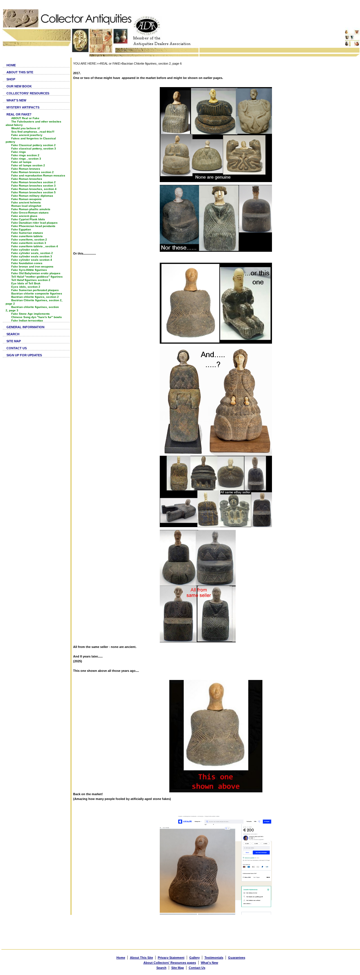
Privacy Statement (171, 957)
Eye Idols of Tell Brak (25, 283)
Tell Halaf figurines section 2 (30, 280)
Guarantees (236, 957)
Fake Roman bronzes (25, 168)
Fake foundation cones (26, 263)
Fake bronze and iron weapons (32, 266)
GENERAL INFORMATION (25, 327)
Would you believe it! (25, 128)
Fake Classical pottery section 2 (33, 145)
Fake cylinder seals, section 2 (32, 253)
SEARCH (12, 334)
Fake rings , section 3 (26, 158)
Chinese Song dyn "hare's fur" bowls (36, 317)
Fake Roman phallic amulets (30, 209)
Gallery (194, 957)
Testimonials (213, 957)
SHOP (10, 79)
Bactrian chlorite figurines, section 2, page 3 (32, 308)
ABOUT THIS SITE (19, 72)
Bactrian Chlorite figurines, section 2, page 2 (34, 302)
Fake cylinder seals (25, 249)
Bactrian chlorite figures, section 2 (35, 296)
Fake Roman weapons (26, 199)
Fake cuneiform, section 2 (29, 239)
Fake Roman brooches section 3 (33, 185)
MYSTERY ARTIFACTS (22, 107)
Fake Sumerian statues (27, 232)
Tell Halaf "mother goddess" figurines (37, 276)
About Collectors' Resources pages (169, 962)
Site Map (177, 967)
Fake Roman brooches (26, 178)
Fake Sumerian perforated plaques (35, 290)
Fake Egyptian (21, 229)
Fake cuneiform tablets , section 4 (34, 246)
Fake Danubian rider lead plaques (34, 222)
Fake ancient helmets (26, 202)
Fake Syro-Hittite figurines (29, 269)
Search (161, 967)
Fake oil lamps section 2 (28, 165)
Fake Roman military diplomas (32, 195)
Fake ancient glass (24, 215)
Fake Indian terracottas (27, 320)
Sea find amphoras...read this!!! (32, 131)
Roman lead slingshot (26, 205)
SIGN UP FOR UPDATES (24, 355)
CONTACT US (16, 348)
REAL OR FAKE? (19, 114)
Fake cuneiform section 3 (28, 242)
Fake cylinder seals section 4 (31, 259)
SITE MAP (13, 341)
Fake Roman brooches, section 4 (34, 189)
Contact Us (197, 967)
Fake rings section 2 (25, 155)
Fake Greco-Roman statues (30, 212)
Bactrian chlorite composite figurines (36, 293)
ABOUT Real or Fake (25, 118)
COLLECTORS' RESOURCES (27, 93)
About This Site (141, 957)
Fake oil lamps (21, 162)
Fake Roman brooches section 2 (33, 182)
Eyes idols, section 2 (25, 286)
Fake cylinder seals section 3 (31, 256)
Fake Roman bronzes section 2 (32, 172)
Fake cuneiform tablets (27, 236)
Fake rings (18, 151)
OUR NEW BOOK (19, 86)
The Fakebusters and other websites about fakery (33, 123)
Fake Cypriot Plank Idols (28, 219)
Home (120, 957)
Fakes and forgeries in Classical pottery (31, 140)
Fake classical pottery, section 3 (33, 148)
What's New (209, 962)
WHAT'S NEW (16, 100)
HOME (11, 65)
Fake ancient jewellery (26, 135)
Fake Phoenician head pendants (33, 226)
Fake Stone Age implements (30, 313)
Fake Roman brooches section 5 (33, 192)
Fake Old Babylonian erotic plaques (35, 273)
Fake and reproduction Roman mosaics (38, 175)
